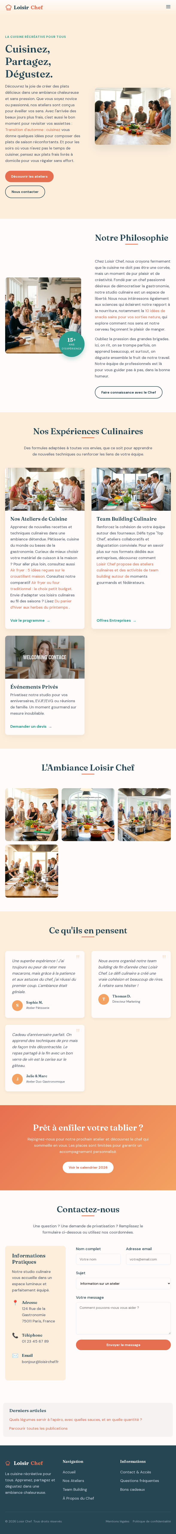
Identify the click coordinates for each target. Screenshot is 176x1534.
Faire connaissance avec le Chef (128, 392)
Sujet (80, 1273)
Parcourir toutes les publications (38, 1428)
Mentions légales (117, 1521)
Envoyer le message (123, 1345)
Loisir (28, 7)
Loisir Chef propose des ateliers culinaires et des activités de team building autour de (127, 570)
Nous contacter (25, 191)
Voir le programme (27, 620)
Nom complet (88, 1248)
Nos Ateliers (73, 1480)
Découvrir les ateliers (29, 176)
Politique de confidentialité (152, 1521)
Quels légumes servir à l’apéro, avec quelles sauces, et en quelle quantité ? (75, 1419)
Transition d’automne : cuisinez (32, 129)
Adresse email (139, 1248)
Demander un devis (28, 726)
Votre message (90, 1297)
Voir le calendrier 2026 (88, 1167)
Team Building (75, 1489)
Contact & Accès (135, 1472)
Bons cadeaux (132, 1489)
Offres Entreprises (114, 620)
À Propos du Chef (78, 1498)
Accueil (69, 1472)
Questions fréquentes (139, 1480)
